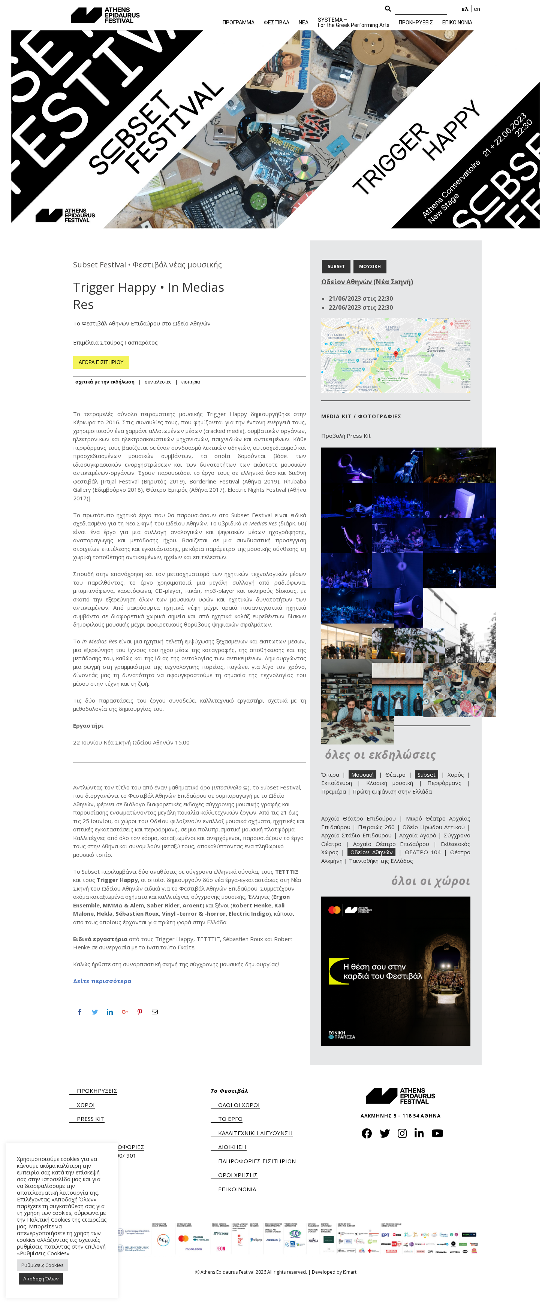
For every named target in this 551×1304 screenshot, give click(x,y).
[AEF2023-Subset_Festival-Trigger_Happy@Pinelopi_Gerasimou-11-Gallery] (459, 451)
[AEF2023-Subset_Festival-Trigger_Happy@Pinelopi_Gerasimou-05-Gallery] (459, 522)
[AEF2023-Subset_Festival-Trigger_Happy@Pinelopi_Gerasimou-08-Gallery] (459, 487)
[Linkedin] (110, 1012)
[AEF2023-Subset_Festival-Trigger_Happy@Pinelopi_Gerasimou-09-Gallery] (408, 487)
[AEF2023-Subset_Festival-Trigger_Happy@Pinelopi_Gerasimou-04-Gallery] (357, 557)
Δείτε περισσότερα (102, 981)
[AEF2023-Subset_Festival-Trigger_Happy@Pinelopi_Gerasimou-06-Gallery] (408, 522)
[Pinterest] (140, 1012)
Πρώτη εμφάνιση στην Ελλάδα (392, 791)
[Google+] (125, 1012)
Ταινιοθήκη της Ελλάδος (381, 860)
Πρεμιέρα (333, 791)
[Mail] (155, 1012)
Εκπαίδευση (336, 782)
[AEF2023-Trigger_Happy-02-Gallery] (357, 663)
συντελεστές (158, 382)
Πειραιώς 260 (376, 827)
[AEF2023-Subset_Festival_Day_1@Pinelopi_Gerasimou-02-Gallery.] (357, 627)
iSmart (349, 1272)
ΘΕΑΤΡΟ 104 (423, 852)
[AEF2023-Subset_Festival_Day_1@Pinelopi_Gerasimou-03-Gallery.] (408, 632)
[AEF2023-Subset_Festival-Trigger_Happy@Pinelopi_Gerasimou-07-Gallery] (357, 522)
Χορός (456, 774)
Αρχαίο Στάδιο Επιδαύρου (356, 835)
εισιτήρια (190, 382)
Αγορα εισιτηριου (101, 362)
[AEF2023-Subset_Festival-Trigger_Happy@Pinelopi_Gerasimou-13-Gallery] (357, 451)
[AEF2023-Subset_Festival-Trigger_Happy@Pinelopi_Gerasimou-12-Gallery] (408, 451)
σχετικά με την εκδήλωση (105, 382)
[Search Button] (388, 9)
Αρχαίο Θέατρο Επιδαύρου (358, 818)
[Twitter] (95, 1012)
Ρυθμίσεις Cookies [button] (42, 1265)
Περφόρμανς (444, 782)
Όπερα (330, 774)
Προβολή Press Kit (346, 435)
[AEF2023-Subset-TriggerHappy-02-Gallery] (459, 667)
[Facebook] (80, 1012)
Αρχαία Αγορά (417, 835)
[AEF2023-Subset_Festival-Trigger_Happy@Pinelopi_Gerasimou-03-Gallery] (408, 557)
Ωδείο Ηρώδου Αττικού (433, 827)
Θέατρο (395, 774)
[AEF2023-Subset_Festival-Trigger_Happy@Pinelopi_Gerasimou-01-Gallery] (357, 592)
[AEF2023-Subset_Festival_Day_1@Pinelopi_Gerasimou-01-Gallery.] (459, 592)
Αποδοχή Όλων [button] (40, 1278)
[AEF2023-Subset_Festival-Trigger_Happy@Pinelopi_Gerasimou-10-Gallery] (357, 487)
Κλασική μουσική (389, 782)
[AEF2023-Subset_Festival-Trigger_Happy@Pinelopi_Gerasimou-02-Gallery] (459, 557)
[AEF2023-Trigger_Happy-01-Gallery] (408, 667)
